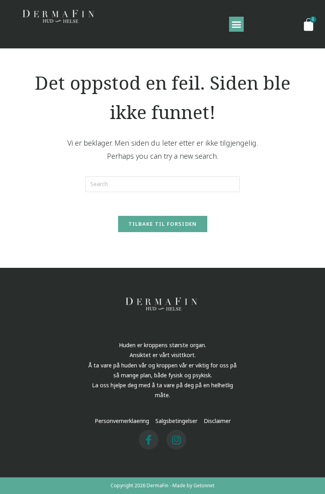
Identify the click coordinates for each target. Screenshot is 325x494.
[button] (236, 24)
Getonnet (203, 485)
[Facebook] (149, 440)
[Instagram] (176, 440)
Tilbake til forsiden (162, 223)
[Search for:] (162, 183)
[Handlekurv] (308, 24)
